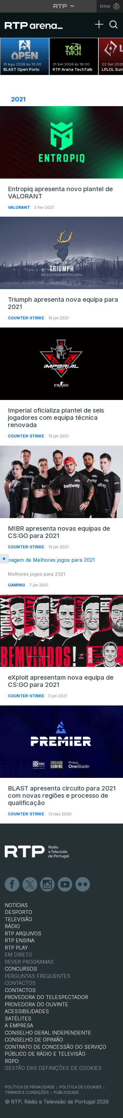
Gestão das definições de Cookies (53, 1068)
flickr (83, 884)
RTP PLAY (16, 947)
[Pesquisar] (113, 29)
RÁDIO (12, 926)
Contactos (20, 983)
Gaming (17, 585)
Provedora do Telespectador (46, 997)
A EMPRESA (19, 1025)
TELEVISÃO (18, 919)
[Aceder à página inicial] (37, 25)
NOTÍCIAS (16, 905)
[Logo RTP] (37, 852)
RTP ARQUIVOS (23, 933)
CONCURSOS (21, 969)
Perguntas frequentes (37, 976)
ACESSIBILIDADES (27, 1011)
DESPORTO (18, 912)
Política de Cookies (80, 1087)
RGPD (12, 1061)
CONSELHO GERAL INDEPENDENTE (48, 1033)
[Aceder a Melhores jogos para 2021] (61, 560)
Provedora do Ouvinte (36, 1004)
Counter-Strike (26, 318)
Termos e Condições (27, 1092)
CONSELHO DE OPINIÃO (34, 1039)
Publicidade (66, 1092)
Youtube (65, 884)
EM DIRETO (18, 954)
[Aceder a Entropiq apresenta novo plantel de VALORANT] (61, 142)
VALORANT (19, 207)
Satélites (18, 1018)
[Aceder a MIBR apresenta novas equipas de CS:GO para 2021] (61, 482)
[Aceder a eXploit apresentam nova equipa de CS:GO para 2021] (61, 631)
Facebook (12, 884)
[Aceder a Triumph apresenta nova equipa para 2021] (61, 253)
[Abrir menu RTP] (62, 6)
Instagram (47, 884)
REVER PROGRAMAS (29, 962)
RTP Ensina (19, 940)
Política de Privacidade (30, 1087)
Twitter (30, 884)
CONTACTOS (20, 990)
